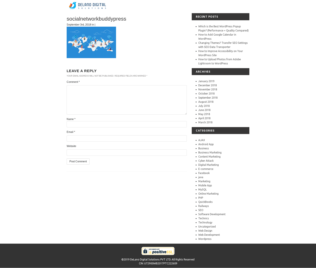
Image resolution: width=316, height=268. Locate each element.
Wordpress (204, 238)
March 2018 (205, 122)
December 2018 (207, 85)
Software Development (211, 214)
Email (71, 132)
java (200, 177)
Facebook (204, 173)
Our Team (231, 6)
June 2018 (204, 109)
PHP (200, 197)
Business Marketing (210, 152)
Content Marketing (209, 156)
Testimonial (217, 6)
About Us (176, 6)
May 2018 (204, 114)
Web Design (205, 230)
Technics (203, 218)
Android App (206, 144)
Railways (203, 205)
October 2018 (206, 93)
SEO (200, 210)
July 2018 (204, 105)
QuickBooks (205, 201)
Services (190, 6)
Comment (73, 81)
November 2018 (207, 89)
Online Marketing (208, 193)
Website (71, 146)
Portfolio (203, 6)
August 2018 (205, 101)
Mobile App (205, 185)
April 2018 (204, 118)
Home (165, 6)
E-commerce (205, 168)
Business (203, 148)
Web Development (209, 234)
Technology (205, 222)
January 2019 (206, 81)
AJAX (201, 140)
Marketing (204, 181)
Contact (244, 6)
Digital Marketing (208, 164)
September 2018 (208, 97)
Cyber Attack (206, 160)
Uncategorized (207, 226)
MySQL (202, 189)
